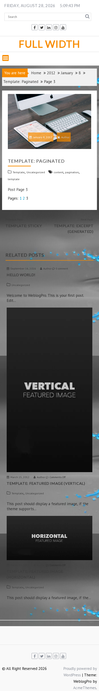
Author (65, 137)
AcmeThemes (84, 687)
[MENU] (5, 58)
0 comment (62, 268)
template (14, 179)
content (58, 172)
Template (19, 172)
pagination (72, 172)
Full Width (49, 44)
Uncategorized (35, 172)
